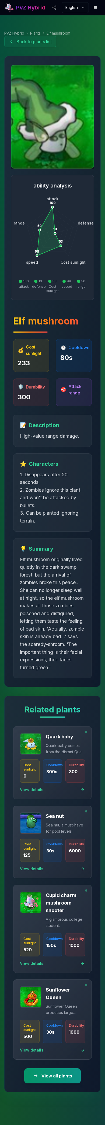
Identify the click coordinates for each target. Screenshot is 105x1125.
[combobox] (75, 7)
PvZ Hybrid (14, 33)
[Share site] (55, 7)
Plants (35, 33)
